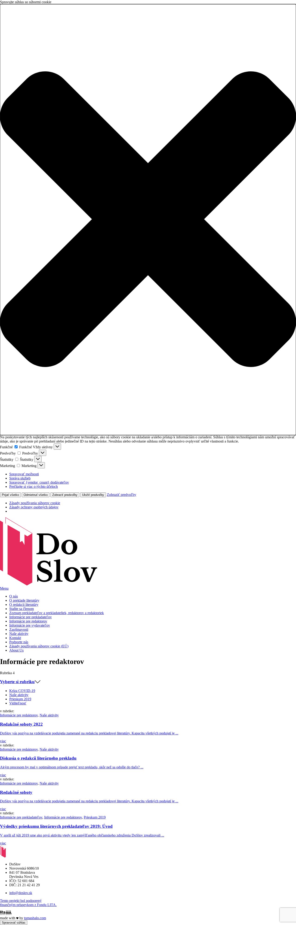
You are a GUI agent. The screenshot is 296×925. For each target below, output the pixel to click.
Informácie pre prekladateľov (21, 817)
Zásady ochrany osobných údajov (34, 507)
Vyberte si (17, 681)
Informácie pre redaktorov (19, 715)
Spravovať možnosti (24, 474)
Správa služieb (20, 478)
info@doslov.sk (20, 893)
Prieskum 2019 (20, 699)
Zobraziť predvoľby (64, 495)
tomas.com (35, 918)
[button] (148, 219)
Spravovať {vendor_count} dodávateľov (39, 482)
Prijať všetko (10, 495)
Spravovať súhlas (13, 922)
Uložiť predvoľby (93, 495)
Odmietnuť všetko (36, 495)
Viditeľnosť (17, 703)
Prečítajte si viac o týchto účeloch (33, 486)
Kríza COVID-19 (22, 691)
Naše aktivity (18, 695)
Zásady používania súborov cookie (34, 503)
